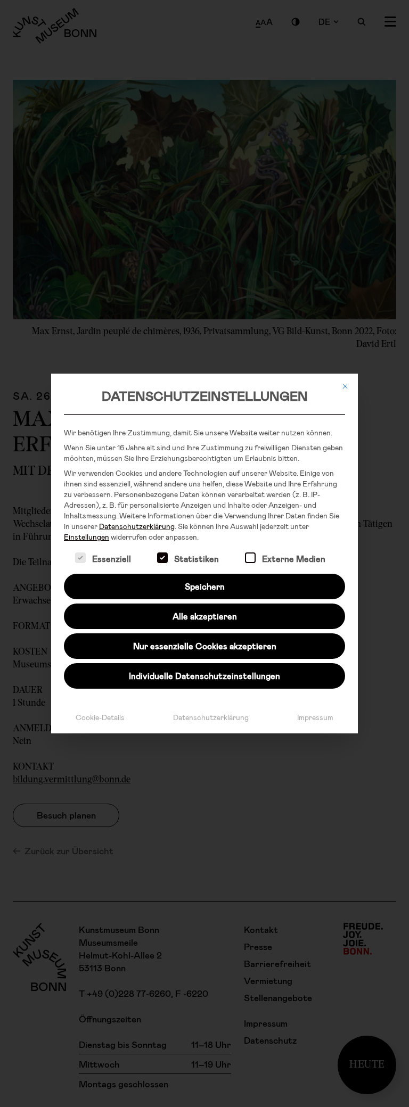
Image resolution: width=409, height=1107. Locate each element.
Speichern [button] (205, 586)
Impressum (315, 717)
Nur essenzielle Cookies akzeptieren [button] (204, 646)
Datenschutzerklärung (137, 526)
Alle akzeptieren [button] (205, 616)
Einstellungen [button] (86, 536)
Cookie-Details (100, 717)
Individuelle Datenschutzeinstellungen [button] (204, 676)
